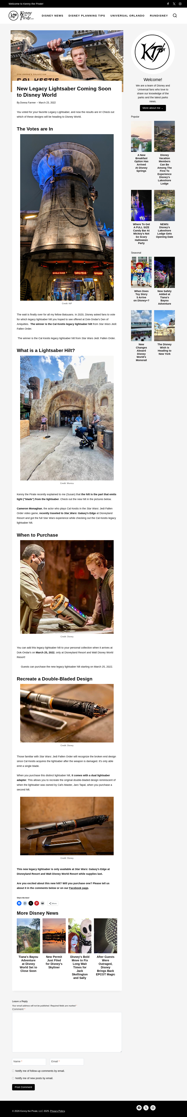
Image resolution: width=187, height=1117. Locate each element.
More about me (151, 108)
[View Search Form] (175, 15)
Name (17, 1061)
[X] (174, 3)
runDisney (159, 15)
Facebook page (78, 888)
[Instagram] (180, 3)
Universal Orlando (127, 15)
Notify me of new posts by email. (34, 1078)
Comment (18, 1009)
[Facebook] (168, 3)
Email (55, 1061)
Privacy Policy (57, 1111)
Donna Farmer (28, 102)
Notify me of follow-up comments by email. (40, 1070)
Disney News (52, 15)
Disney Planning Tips (87, 15)
